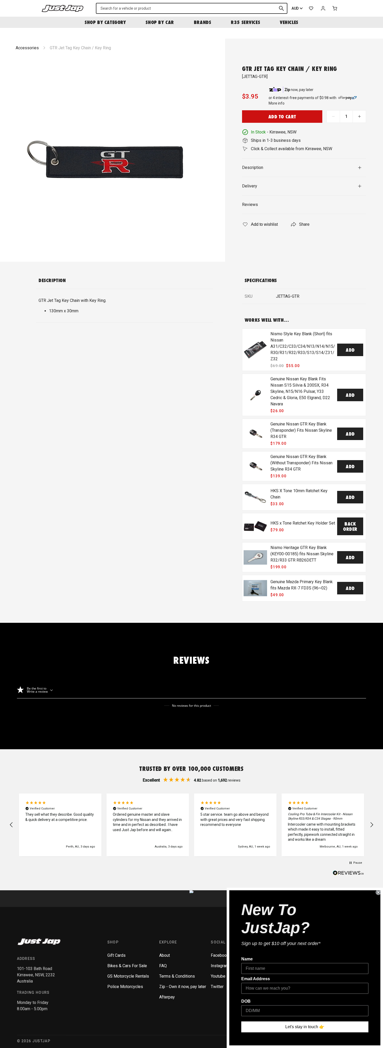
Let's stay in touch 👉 (304, 1027)
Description (252, 167)
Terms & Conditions (177, 976)
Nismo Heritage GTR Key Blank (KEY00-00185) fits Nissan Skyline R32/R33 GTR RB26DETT (301, 554)
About (164, 955)
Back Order (350, 526)
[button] (11, 825)
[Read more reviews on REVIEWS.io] (348, 873)
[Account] (323, 8)
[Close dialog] (378, 892)
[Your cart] (335, 8)
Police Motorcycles (125, 986)
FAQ (163, 965)
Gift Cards (116, 955)
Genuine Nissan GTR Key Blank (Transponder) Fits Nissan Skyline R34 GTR (301, 430)
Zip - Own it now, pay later (182, 986)
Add (350, 349)
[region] (191, 824)
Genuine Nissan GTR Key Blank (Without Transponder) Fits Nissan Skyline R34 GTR (301, 463)
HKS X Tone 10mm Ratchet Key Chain (299, 493)
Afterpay (167, 997)
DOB (246, 1001)
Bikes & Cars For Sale (127, 965)
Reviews (250, 204)
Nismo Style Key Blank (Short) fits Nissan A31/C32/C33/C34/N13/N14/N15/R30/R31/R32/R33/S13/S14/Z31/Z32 (302, 346)
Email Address (255, 979)
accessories (27, 47)
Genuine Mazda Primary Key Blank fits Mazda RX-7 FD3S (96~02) (301, 584)
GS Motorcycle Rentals (128, 976)
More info (277, 103)
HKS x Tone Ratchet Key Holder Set (302, 523)
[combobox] (191, 8)
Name (247, 959)
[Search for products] (281, 8)
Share (304, 224)
